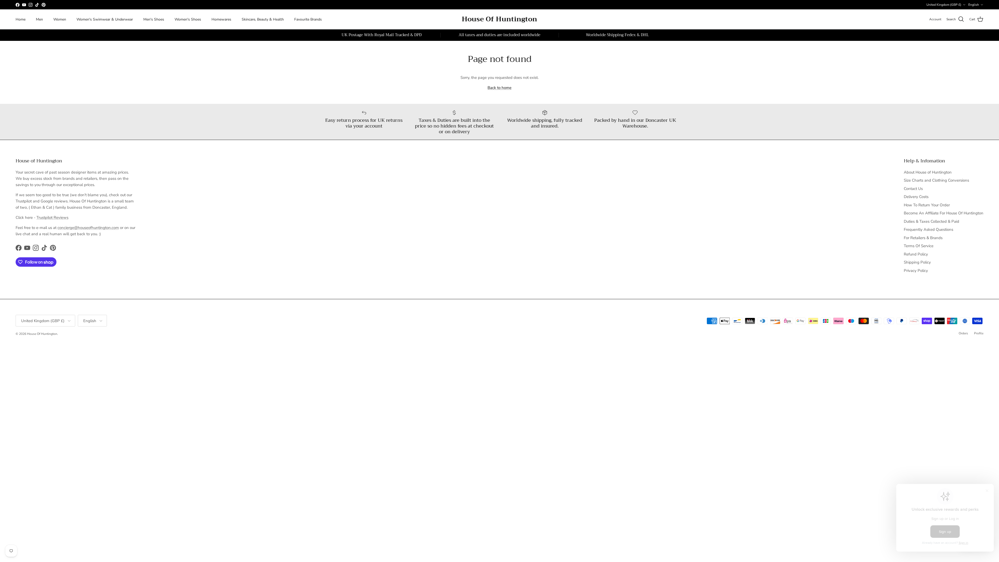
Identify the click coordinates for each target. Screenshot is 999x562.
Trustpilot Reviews (52, 217)
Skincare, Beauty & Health (263, 19)
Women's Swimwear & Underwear (104, 19)
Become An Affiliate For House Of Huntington (943, 213)
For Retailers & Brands (923, 237)
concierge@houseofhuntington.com (88, 227)
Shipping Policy (917, 262)
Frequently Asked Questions (928, 229)
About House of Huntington (928, 172)
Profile (978, 333)
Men (39, 19)
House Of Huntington (42, 334)
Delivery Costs (916, 196)
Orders (963, 333)
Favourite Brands (308, 19)
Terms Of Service (918, 245)
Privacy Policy (916, 270)
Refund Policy (916, 254)
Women (59, 19)
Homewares (221, 19)
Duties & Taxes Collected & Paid (931, 221)
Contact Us (913, 188)
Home (20, 19)
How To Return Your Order (927, 205)
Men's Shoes (153, 19)
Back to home (499, 87)
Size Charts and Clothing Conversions (936, 180)
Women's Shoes (188, 19)
